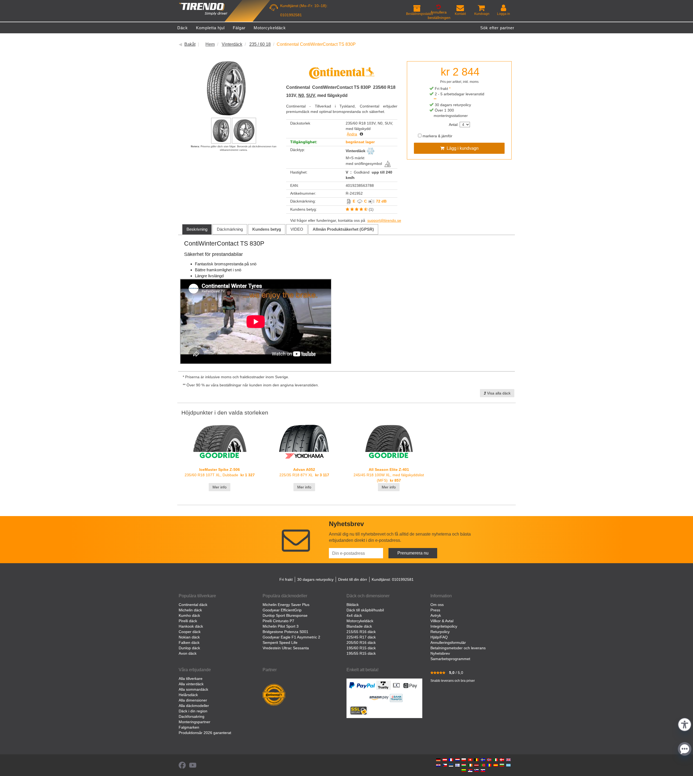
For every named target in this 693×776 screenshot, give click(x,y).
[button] (684, 724)
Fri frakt (286, 579)
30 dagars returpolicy (315, 579)
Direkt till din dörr (352, 579)
